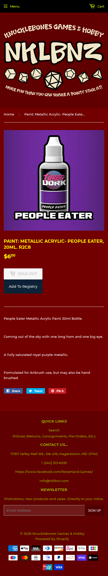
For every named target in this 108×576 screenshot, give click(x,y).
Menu (15, 6)
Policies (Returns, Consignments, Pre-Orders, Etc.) (54, 436)
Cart (100, 6)
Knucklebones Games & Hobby (58, 533)
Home (9, 114)
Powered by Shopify (52, 539)
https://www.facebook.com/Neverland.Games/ (54, 472)
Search (54, 430)
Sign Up (94, 510)
